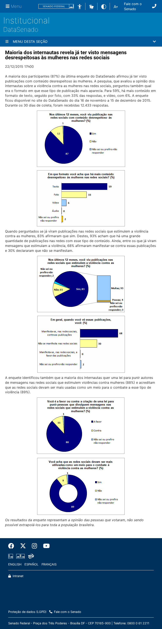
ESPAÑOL (31, 564)
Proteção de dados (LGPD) (27, 612)
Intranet (17, 576)
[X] (23, 546)
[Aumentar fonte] (116, 6)
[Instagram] (34, 546)
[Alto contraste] (103, 6)
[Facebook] (12, 546)
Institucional (26, 20)
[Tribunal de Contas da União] (30, 556)
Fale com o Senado (133, 6)
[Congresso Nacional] (20, 556)
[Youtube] (45, 546)
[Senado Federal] (56, 6)
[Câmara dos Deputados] (11, 556)
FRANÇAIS (49, 564)
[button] (91, 6)
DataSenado (20, 29)
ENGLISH (15, 564)
